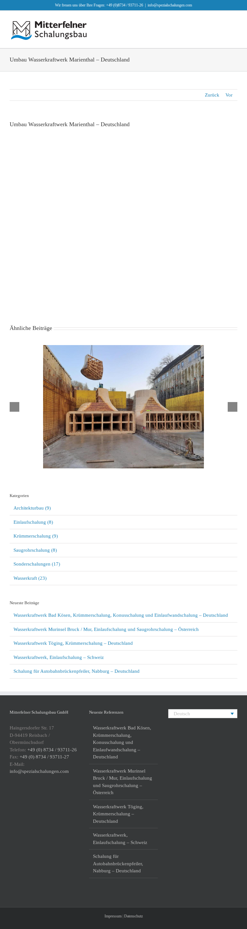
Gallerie (132, 398)
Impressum (113, 916)
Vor (229, 95)
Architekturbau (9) (32, 508)
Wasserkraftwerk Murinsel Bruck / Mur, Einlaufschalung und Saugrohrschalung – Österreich (106, 629)
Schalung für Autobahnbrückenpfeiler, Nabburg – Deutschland (77, 671)
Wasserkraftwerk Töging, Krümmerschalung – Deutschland (73, 643)
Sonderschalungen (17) (37, 564)
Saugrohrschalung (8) (35, 550)
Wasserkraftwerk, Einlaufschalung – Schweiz (59, 657)
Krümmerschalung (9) (36, 536)
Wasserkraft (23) (30, 578)
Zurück (212, 95)
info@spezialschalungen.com (170, 5)
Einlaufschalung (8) (33, 522)
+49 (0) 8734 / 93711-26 (52, 749)
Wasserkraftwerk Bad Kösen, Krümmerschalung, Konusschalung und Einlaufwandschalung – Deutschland (115, 398)
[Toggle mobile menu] (234, 20)
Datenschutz (133, 916)
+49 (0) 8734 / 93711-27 (44, 756)
